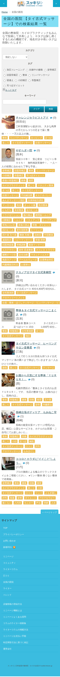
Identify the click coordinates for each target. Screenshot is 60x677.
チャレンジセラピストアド (32, 117)
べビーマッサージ (23, 240)
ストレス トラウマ (45, 249)
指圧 (28, 336)
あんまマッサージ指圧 (13, 200)
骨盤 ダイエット (41, 225)
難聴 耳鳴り (25, 235)
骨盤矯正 (36, 80)
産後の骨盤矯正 (10, 180)
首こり (5, 142)
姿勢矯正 (51, 69)
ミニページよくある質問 (14, 617)
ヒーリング (36, 230)
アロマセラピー (47, 498)
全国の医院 (8, 582)
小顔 (14, 441)
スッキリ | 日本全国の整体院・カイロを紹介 (24, 666)
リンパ (38, 493)
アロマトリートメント (13, 297)
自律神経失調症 (36, 200)
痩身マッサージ (36, 245)
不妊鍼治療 (26, 195)
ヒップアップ (49, 220)
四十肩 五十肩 (9, 235)
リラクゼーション (11, 215)
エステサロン (9, 249)
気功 (19, 205)
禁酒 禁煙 (40, 240)
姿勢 (37, 404)
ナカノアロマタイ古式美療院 (33, 272)
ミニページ (8, 556)
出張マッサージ (43, 142)
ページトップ (50, 512)
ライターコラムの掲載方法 (15, 629)
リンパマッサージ (40, 75)
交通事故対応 (46, 259)
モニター (28, 503)
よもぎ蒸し (50, 493)
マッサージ (8, 205)
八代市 (17, 503)
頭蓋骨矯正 (12, 75)
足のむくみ (32, 210)
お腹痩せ (25, 264)
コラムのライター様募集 (14, 623)
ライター (7, 588)
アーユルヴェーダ (28, 259)
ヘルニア (18, 220)
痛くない (6, 503)
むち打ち (6, 210)
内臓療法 (47, 404)
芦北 (38, 503)
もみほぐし (29, 451)
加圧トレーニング (15, 69)
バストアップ (32, 220)
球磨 (46, 503)
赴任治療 (23, 254)
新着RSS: (8, 547)
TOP (5, 528)
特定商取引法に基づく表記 (15, 642)
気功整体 (42, 205)
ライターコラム (10, 569)
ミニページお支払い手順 (14, 636)
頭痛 (31, 399)
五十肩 (47, 399)
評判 (37, 446)
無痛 (12, 498)
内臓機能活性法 (10, 264)
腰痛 (23, 180)
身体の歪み (23, 225)
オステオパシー (43, 195)
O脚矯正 (6, 220)
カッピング (36, 137)
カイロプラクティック (13, 185)
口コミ (29, 446)
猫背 (31, 180)
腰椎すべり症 (9, 254)
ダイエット (30, 498)
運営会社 (7, 649)
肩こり (31, 185)
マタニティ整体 (45, 185)
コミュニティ (9, 563)
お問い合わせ (9, 541)
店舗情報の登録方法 (12, 604)
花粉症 (37, 235)
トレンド (7, 595)
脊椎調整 (21, 245)
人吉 (53, 503)
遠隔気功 (6, 240)
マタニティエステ (40, 254)
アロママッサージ (11, 451)
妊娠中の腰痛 (36, 69)
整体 (24, 75)
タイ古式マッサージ (22, 142)
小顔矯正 (22, 80)
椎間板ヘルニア (43, 215)
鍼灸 (31, 441)
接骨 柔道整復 (26, 249)
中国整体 (48, 235)
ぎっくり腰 (29, 205)
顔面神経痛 (8, 245)
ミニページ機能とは (12, 610)
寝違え (9, 80)
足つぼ (48, 137)
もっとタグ (10, 90)
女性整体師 (8, 292)
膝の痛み (27, 215)
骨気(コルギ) (8, 225)
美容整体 (18, 210)
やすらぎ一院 (24, 150)
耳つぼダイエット (15, 85)
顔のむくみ (8, 230)
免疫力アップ (9, 259)
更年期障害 (22, 230)
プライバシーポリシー (13, 534)
